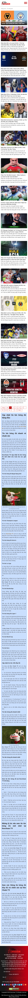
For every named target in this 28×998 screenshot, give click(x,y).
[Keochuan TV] (10, 3)
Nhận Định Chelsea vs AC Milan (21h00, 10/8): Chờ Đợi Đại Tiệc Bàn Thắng (13, 148)
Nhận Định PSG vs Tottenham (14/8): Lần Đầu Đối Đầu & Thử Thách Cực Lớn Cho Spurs (14, 95)
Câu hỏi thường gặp (12, 956)
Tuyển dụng (20, 958)
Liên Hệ (19, 956)
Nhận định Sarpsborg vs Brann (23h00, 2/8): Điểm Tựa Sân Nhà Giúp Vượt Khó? (14, 368)
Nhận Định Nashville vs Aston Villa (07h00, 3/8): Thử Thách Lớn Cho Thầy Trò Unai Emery (13, 341)
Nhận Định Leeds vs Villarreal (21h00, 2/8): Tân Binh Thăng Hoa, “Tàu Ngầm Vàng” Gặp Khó (13, 313)
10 (2, 410)
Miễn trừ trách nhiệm (10, 958)
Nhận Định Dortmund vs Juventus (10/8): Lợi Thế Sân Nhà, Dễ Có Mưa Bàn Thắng (14, 120)
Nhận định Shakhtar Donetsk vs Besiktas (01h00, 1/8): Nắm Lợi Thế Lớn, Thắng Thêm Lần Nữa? (14, 396)
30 (9, 410)
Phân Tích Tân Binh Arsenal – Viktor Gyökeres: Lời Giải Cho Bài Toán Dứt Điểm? (13, 175)
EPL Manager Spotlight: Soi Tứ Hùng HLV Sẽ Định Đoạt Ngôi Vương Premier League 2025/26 (14, 231)
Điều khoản (21, 954)
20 (6, 410)
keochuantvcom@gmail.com (17, 971)
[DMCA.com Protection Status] (14, 989)
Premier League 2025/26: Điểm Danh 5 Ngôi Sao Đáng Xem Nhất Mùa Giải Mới (13, 203)
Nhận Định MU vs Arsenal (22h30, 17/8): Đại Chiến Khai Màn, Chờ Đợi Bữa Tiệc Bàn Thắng (13, 44)
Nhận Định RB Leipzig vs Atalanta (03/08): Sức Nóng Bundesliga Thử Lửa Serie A (13, 286)
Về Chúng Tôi (7, 954)
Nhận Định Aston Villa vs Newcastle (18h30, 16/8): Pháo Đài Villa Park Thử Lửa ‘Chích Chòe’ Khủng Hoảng (13, 69)
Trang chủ (3, 8)
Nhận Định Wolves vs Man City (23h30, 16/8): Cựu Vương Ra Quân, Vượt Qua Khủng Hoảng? (13, 22)
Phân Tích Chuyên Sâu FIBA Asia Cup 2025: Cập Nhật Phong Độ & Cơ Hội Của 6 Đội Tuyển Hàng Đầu (14, 258)
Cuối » (19, 410)
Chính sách (14, 954)
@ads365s (23, 981)
